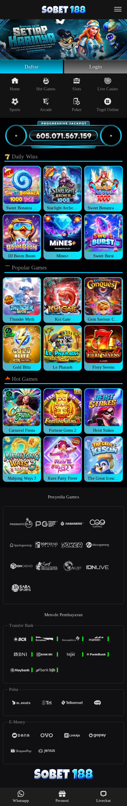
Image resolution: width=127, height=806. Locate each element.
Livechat (103, 800)
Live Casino (107, 89)
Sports (14, 109)
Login (95, 67)
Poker (77, 109)
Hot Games (45, 89)
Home (15, 89)
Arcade (46, 109)
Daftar (31, 67)
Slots (76, 89)
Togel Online (108, 109)
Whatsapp (21, 800)
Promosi (62, 800)
